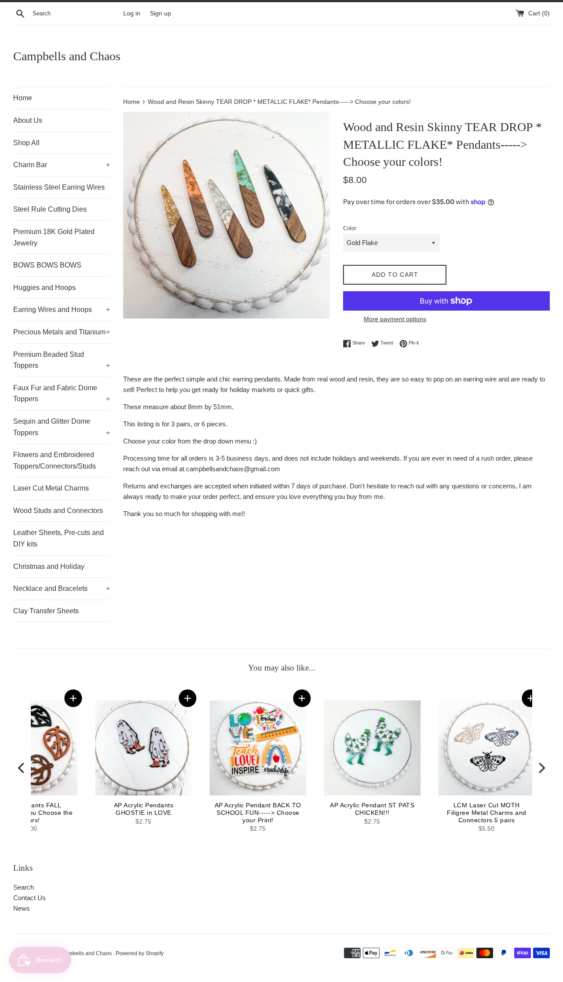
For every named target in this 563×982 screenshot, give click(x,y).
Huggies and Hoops (44, 287)
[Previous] (22, 768)
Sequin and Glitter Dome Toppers (61, 427)
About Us (27, 120)
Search (23, 887)
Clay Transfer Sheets (46, 611)
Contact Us (29, 897)
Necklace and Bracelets (61, 588)
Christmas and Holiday (48, 566)
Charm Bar (61, 165)
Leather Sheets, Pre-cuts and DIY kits (58, 538)
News (21, 908)
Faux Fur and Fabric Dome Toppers (61, 393)
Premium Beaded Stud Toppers (61, 360)
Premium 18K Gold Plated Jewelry (54, 237)
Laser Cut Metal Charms (51, 488)
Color (349, 228)
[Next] (541, 768)
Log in (131, 13)
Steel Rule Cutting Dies (50, 209)
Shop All (26, 143)
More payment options (395, 318)
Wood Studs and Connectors (58, 510)
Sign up (160, 13)
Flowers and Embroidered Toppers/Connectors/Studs (54, 460)
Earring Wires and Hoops (61, 309)
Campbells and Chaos (67, 56)
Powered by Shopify (140, 953)
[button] (466, 698)
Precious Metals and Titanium (61, 332)
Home (22, 98)
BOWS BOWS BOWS (47, 265)
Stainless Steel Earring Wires (59, 187)
